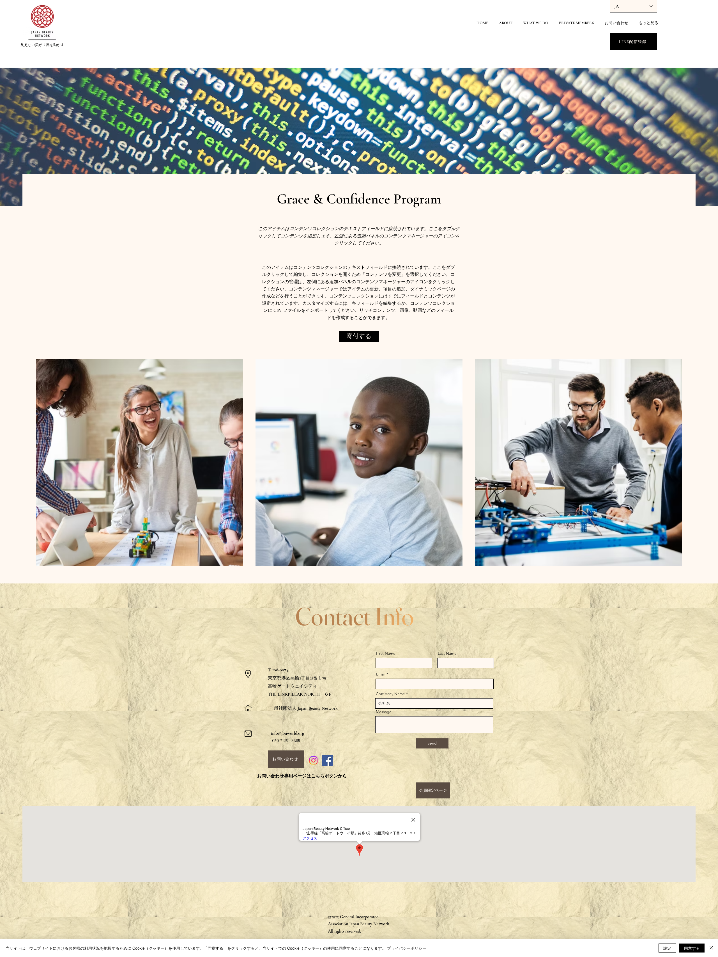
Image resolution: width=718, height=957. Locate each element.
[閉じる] (711, 948)
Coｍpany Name (390, 694)
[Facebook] (327, 760)
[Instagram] (313, 760)
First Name (385, 653)
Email (380, 674)
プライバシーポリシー (406, 948)
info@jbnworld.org (287, 733)
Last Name (447, 653)
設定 (667, 948)
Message (384, 712)
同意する (692, 948)
